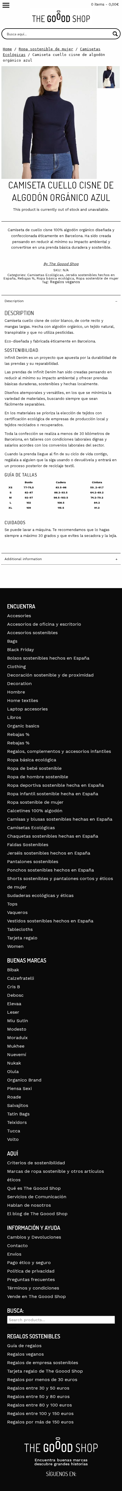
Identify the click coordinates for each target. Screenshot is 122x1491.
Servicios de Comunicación (36, 1196)
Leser (13, 1012)
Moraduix (17, 1037)
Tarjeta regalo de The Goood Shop (45, 1371)
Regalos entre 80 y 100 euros (39, 1405)
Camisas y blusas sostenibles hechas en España (59, 819)
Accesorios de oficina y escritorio (44, 624)
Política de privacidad (30, 1271)
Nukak (14, 1063)
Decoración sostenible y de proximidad (50, 675)
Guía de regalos (24, 1345)
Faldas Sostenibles (27, 844)
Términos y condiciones (33, 1288)
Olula (13, 1071)
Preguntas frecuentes (31, 1279)
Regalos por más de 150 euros (40, 1422)
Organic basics (23, 726)
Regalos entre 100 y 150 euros (40, 1413)
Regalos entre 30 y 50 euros (38, 1388)
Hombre (16, 692)
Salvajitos (17, 1105)
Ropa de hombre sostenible (37, 776)
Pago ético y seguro (29, 1262)
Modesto (16, 1029)
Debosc (15, 995)
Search (11, 1328)
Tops (12, 904)
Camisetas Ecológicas (45, 275)
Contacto (17, 1245)
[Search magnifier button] (115, 34)
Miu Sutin (17, 1020)
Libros (14, 717)
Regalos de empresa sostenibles (42, 1362)
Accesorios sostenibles (32, 632)
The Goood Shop (64, 264)
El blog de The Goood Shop (37, 1213)
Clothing (16, 666)
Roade (14, 1097)
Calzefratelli (20, 978)
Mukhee (15, 1046)
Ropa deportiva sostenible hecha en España (55, 785)
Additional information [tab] (23, 559)
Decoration (19, 683)
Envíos (14, 1254)
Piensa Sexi (19, 1088)
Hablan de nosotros (29, 1205)
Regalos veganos (65, 282)
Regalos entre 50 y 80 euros (38, 1396)
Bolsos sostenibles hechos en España (48, 658)
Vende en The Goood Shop (36, 1296)
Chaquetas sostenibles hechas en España (52, 836)
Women (15, 946)
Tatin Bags (18, 1114)
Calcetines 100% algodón (34, 810)
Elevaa (14, 1003)
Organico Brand (24, 1080)
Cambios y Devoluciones (34, 1237)
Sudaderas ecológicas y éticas (40, 895)
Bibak (13, 969)
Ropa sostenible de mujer (46, 49)
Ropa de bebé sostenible (34, 768)
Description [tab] (14, 301)
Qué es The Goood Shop (34, 1188)
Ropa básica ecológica (55, 278)
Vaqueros (17, 912)
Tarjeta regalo (22, 937)
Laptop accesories (27, 709)
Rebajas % (26, 278)
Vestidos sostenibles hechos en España (50, 921)
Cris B (13, 986)
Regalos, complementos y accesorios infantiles (59, 751)
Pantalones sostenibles (32, 861)
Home (7, 49)
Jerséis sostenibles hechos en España (48, 853)
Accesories (19, 615)
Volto (13, 1139)
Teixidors (17, 1122)
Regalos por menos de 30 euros (42, 1379)
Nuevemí (16, 1054)
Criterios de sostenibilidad (36, 1162)
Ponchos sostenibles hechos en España (50, 870)
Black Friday (20, 649)
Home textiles (22, 700)
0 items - (105, 4)
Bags (12, 641)
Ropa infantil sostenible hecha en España (52, 793)
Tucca (13, 1131)
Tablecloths (20, 929)
